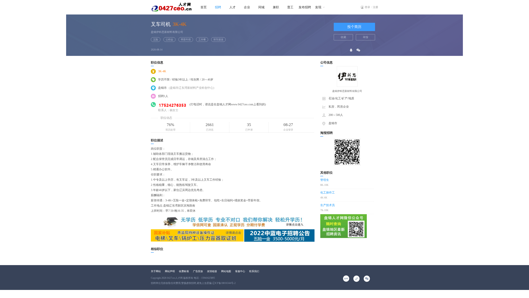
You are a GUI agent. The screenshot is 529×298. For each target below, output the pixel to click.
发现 (318, 7)
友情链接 (212, 271)
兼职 (276, 7)
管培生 (324, 179)
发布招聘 (305, 7)
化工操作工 (327, 192)
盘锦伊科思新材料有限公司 (167, 32)
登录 (367, 7)
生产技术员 (327, 205)
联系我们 (254, 271)
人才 (232, 7)
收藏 (343, 37)
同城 (261, 7)
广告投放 (198, 271)
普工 (290, 7)
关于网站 (156, 271)
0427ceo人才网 (175, 277)
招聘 (218, 7)
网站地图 (226, 271)
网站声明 (170, 271)
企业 (247, 7)
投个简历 (354, 27)
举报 (365, 37)
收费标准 (184, 271)
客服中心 (240, 271)
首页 (203, 7)
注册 (375, 7)
